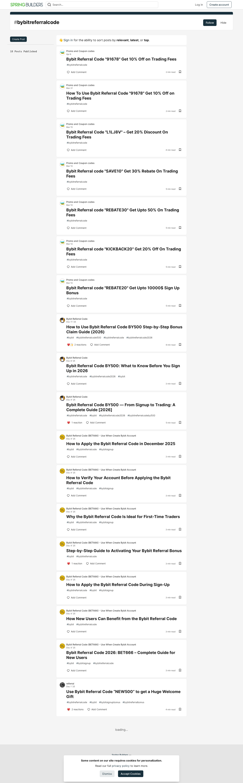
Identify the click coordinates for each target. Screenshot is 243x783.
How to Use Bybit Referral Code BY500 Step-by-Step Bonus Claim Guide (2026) (124, 329)
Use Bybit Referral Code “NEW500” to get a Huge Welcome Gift (123, 694)
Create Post (18, 39)
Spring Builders (120, 754)
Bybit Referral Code (76, 318)
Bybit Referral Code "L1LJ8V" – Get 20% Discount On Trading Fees (117, 134)
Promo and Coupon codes (80, 51)
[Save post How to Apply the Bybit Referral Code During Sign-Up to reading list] (180, 597)
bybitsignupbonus (109, 702)
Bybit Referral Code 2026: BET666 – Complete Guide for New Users (120, 655)
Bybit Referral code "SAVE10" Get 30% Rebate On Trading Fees (122, 173)
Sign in (68, 40)
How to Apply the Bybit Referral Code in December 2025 (120, 443)
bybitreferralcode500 (88, 337)
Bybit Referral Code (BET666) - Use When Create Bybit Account (101, 435)
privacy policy (121, 765)
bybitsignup (106, 449)
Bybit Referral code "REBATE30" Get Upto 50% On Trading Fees (122, 212)
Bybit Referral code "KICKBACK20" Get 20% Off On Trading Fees (123, 251)
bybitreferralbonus (133, 702)
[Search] (49, 5)
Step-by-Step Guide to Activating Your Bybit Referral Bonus (124, 550)
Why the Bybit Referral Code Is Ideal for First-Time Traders (123, 516)
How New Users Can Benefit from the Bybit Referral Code (121, 618)
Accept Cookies (131, 773)
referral (70, 683)
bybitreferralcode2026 (139, 337)
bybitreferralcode (77, 64)
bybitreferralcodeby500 (141, 415)
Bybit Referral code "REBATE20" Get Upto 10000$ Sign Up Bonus (123, 290)
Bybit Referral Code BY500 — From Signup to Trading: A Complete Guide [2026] (120, 407)
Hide (223, 22)
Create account (219, 4)
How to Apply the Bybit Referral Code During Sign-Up (118, 584)
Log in (199, 4)
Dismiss (107, 773)
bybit (70, 337)
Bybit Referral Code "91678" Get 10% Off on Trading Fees (121, 59)
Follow (210, 22)
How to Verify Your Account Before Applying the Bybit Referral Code (118, 480)
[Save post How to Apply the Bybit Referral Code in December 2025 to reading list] (180, 456)
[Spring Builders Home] (26, 4)
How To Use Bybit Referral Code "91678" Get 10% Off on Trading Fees (120, 96)
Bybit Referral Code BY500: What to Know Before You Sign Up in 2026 (123, 368)
